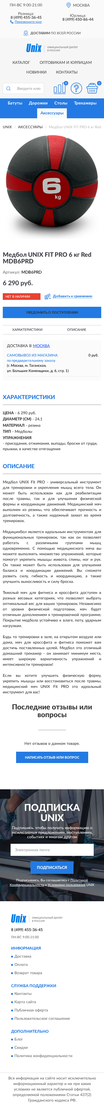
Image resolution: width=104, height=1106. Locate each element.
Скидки (21, 1048)
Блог (18, 1040)
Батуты (15, 103)
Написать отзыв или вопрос (52, 757)
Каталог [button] (21, 63)
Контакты (67, 72)
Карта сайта (25, 1002)
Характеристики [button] (27, 329)
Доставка (22, 956)
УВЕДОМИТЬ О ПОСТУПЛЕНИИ (52, 312)
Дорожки (38, 103)
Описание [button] (76, 329)
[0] (92, 88)
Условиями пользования (66, 885)
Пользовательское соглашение (42, 1019)
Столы (60, 103)
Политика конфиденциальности (43, 1056)
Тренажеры (85, 103)
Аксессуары (52, 113)
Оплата (21, 965)
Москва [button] (41, 346)
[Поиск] (8, 88)
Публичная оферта (31, 1010)
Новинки (36, 72)
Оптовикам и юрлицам (66, 63)
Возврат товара (28, 973)
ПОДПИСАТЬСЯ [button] (52, 868)
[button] (26, 21)
